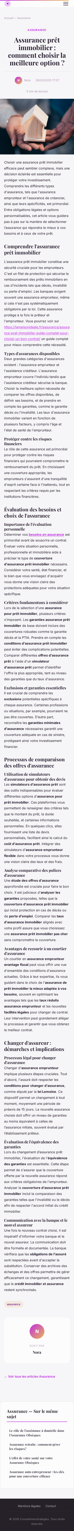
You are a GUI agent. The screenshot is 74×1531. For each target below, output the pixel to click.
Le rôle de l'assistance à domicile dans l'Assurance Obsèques (36, 1433)
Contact (50, 1506)
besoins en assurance (46, 534)
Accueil (8, 18)
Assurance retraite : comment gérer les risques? (34, 1446)
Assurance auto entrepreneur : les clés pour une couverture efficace (36, 1474)
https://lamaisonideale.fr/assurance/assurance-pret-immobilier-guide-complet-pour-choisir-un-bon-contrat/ (37, 333)
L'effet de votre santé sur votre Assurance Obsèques (31, 1460)
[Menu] (66, 3)
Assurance (24, 18)
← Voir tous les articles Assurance (29, 1376)
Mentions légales (29, 1506)
